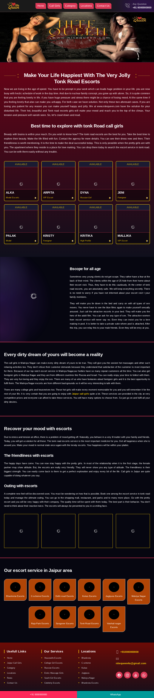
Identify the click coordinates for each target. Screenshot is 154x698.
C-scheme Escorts (40, 596)
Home (40, 6)
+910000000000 (129, 652)
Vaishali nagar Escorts (114, 625)
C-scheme (86, 663)
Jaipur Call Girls (14, 663)
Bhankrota (86, 658)
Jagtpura (85, 673)
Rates (9, 678)
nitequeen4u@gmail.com (131, 663)
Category (70, 6)
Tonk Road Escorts (89, 623)
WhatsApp (115, 694)
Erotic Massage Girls (54, 673)
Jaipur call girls (80, 393)
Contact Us (103, 6)
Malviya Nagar (88, 678)
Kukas (84, 668)
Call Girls (54, 6)
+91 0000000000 (142, 7)
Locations (86, 6)
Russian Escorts (52, 668)
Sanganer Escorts (65, 623)
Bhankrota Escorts (15, 596)
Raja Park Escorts (40, 623)
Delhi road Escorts (64, 596)
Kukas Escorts (89, 596)
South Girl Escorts (52, 678)
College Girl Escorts (53, 663)
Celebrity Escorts (52, 683)
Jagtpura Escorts (114, 596)
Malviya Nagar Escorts (139, 598)
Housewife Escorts (53, 658)
